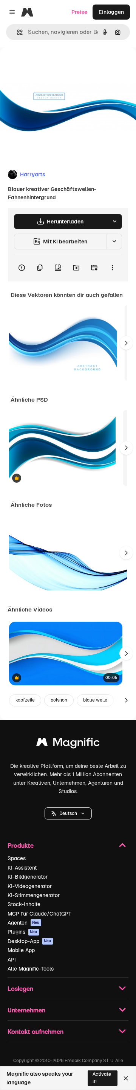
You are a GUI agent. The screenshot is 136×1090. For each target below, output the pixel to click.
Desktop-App (29, 941)
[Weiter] (126, 343)
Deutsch (68, 813)
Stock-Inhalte (24, 904)
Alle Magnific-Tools (31, 968)
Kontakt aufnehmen (35, 1031)
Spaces (17, 858)
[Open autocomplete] (16, 32)
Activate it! (102, 1077)
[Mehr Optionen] (112, 267)
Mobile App (21, 950)
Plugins (22, 931)
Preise (79, 12)
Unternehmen (26, 1010)
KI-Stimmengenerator (34, 895)
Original (48, 64)
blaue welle (95, 700)
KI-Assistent (22, 867)
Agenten (24, 922)
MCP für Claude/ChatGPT (39, 913)
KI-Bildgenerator (28, 876)
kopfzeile (25, 700)
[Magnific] (68, 744)
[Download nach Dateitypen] (114, 221)
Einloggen (111, 12)
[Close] (126, 1078)
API (12, 959)
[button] (68, 813)
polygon (59, 700)
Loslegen (20, 988)
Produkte (21, 845)
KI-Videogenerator (30, 886)
